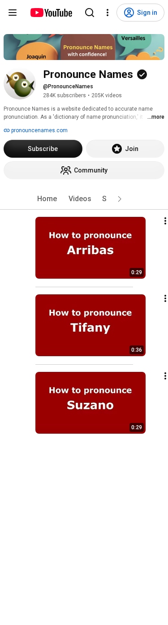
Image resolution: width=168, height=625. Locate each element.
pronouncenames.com (39, 130)
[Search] (89, 12)
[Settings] (107, 12)
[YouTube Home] (50, 12)
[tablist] (84, 199)
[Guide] (12, 12)
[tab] (47, 199)
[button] (119, 199)
